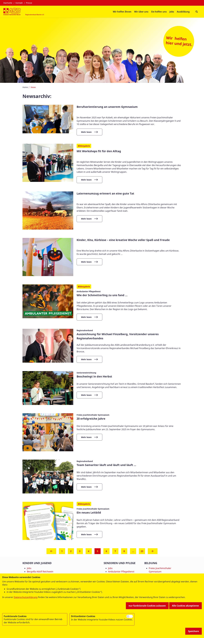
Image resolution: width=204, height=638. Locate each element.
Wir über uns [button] (141, 11)
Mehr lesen (86, 132)
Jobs (171, 11)
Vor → (153, 552)
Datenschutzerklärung (25, 597)
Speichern (193, 631)
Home (25, 87)
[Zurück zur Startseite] (24, 11)
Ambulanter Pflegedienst (121, 571)
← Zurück (51, 552)
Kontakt (19, 3)
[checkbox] (129, 616)
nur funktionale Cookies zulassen (147, 605)
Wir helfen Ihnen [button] (122, 11)
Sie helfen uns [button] (159, 11)
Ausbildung (183, 11)
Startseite (7, 3)
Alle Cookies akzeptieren (185, 605)
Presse (29, 3)
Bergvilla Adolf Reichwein (40, 571)
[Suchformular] (196, 11)
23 (142, 551)
